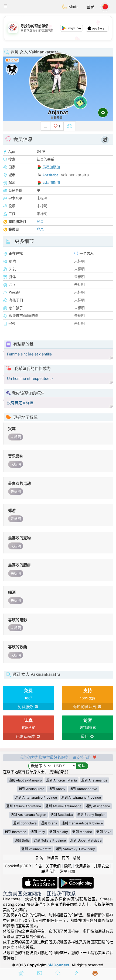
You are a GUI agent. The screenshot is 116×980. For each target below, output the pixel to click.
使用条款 (82, 866)
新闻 (39, 857)
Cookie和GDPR (18, 866)
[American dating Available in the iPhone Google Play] (76, 879)
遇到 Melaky (58, 832)
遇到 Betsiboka (61, 815)
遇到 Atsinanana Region (28, 815)
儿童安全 (101, 866)
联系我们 (48, 871)
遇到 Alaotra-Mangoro (25, 780)
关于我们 (53, 866)
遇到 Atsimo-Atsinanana (63, 806)
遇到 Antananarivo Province (36, 797)
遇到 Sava (103, 832)
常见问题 (67, 871)
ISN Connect (57, 965)
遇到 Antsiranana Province (81, 797)
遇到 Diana (49, 823)
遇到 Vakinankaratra (36, 849)
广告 (38, 866)
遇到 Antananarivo (83, 789)
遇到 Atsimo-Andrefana (23, 806)
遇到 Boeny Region (91, 815)
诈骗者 (52, 857)
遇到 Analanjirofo (31, 789)
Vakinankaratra (75, 174)
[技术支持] (95, 973)
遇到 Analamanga (94, 780)
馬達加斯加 (51, 167)
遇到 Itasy (37, 832)
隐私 (68, 866)
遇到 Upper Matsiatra (86, 840)
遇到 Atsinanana (98, 806)
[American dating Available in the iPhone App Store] (40, 879)
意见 (76, 857)
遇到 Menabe (82, 832)
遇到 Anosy (57, 789)
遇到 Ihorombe (15, 832)
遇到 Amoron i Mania (61, 780)
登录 (90, 6)
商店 (65, 857)
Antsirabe (50, 175)
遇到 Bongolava (25, 823)
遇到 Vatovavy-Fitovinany (75, 849)
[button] (5, 6)
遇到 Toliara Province (50, 840)
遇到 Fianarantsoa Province (82, 823)
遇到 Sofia (22, 840)
